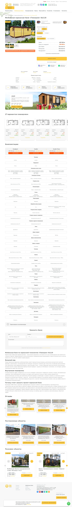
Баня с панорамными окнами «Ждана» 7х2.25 (52, 469)
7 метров (46, 33)
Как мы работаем (63, 1)
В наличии (49, 10)
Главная (17, 485)
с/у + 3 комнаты (50, 38)
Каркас (44, 28)
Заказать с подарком (16, 106)
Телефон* (29, 334)
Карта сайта (28, 489)
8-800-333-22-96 (52, 5)
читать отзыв (13, 414)
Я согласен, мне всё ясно (49, 502)
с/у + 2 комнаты (41, 38)
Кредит (57, 1)
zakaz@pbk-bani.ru (41, 486)
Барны (36, 10)
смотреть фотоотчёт (13, 442)
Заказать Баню (52, 58)
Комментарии (11, 339)
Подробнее (12, 137)
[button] (7, 33)
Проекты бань (9, 10)
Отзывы (48, 1)
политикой (29, 504)
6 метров (40, 33)
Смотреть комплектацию (52, 53)
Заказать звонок (9, 8)
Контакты (64, 10)
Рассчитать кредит (51, 62)
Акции (44, 1)
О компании (56, 10)
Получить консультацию (55, 336)
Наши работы (42, 10)
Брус (39, 28)
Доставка (53, 1)
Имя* (9, 334)
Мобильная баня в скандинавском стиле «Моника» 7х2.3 (18, 469)
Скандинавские (29, 10)
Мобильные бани (19, 10)
